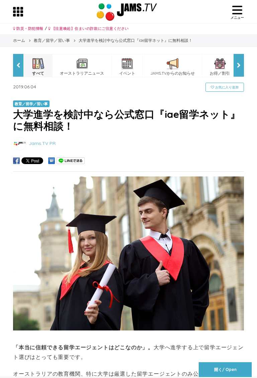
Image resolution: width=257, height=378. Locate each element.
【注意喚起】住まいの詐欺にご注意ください (89, 28)
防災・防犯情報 (29, 28)
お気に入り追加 (226, 87)
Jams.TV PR (42, 143)
